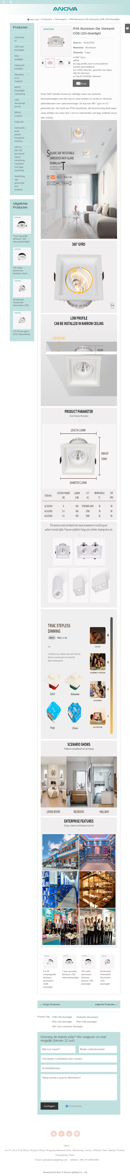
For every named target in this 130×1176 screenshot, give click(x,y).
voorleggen (49, 1106)
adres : (67, 1145)
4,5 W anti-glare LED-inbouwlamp (21, 332)
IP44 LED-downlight (62, 1021)
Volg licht (19, 121)
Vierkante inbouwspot (87, 1017)
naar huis (33, 19)
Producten (47, 19)
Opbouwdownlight (19, 67)
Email (81, 82)
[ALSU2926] (79, 564)
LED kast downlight (19, 48)
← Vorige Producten (50, 1004)
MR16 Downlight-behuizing (20, 90)
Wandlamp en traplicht (19, 77)
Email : (38, 1159)
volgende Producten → (106, 1004)
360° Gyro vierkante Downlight (67, 1026)
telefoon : (75, 1159)
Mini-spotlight (19, 57)
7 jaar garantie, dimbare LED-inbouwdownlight (21, 239)
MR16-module (18, 114)
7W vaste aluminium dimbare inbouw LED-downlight (21, 270)
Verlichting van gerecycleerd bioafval (20, 183)
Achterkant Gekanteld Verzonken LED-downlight (21, 302)
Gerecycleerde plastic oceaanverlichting (20, 134)
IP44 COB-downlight (86, 1021)
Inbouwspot (60, 19)
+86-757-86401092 (89, 1159)
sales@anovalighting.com (55, 1159)
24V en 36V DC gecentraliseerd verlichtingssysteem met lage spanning (20, 158)
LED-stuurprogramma (20, 103)
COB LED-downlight (62, 1017)
